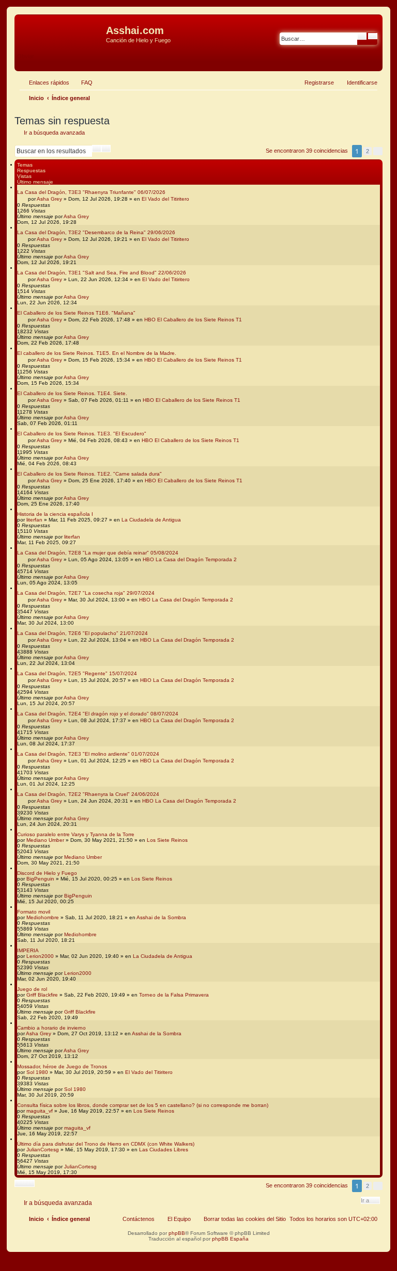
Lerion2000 (40, 956)
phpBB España (230, 1239)
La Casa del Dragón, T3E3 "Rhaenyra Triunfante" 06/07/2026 (91, 192)
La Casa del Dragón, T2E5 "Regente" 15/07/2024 (77, 673)
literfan (34, 520)
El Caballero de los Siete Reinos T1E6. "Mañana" (76, 313)
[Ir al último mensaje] (93, 216)
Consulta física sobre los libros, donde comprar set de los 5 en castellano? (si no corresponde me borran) (142, 1105)
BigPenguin (40, 879)
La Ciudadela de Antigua (151, 520)
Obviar (25, 56)
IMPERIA (28, 950)
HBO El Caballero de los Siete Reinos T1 (193, 319)
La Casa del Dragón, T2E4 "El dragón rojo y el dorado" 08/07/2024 (97, 713)
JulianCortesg (42, 1149)
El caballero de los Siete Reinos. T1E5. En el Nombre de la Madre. (96, 353)
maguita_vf (39, 1111)
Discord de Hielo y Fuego (47, 873)
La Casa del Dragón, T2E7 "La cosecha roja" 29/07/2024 (86, 593)
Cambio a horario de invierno (51, 1028)
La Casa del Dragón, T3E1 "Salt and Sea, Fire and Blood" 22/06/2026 (101, 272)
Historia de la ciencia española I (55, 514)
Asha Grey (49, 199)
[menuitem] (82, 82)
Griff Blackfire (42, 995)
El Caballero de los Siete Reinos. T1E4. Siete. (72, 393)
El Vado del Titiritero (165, 199)
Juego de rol (32, 989)
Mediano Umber (45, 840)
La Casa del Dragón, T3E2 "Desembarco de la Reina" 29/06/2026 (96, 232)
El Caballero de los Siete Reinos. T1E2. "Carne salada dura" (89, 474)
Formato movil (33, 912)
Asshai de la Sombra (161, 917)
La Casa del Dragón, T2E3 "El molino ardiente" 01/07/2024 (88, 754)
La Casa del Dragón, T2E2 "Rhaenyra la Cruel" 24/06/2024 (88, 794)
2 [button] (367, 151)
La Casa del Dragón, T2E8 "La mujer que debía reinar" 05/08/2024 (97, 553)
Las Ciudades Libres (163, 1149)
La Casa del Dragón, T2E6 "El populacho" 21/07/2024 (82, 633)
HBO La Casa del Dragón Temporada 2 (190, 559)
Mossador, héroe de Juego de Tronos (62, 1066)
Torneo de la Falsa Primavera (174, 995)
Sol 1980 (37, 1072)
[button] (378, 151)
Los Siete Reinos (167, 840)
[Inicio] (61, 33)
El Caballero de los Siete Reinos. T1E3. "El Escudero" (81, 433)
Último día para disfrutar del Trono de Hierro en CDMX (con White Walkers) (105, 1144)
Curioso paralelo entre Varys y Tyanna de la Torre (75, 834)
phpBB (177, 1233)
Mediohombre (42, 917)
